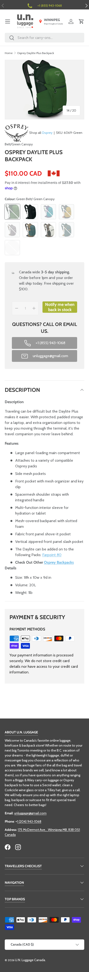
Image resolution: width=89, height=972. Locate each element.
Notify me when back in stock (60, 307)
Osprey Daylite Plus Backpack (35, 53)
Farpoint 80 (51, 555)
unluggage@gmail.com (30, 813)
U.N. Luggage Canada (30, 960)
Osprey (47, 133)
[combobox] (44, 37)
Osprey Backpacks (59, 562)
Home (9, 53)
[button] (81, 21)
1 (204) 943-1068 (29, 821)
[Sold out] (12, 247)
